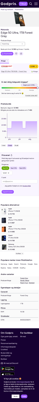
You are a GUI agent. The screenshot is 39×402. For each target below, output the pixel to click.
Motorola (23, 264)
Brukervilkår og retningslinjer (6, 354)
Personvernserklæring (9, 343)
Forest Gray (24, 278)
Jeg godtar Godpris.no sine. (18, 186)
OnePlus (22, 268)
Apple (10, 264)
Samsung (4, 264)
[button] (30, 4)
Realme (3, 268)
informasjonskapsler (23, 382)
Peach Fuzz (24, 283)
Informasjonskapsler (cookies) (8, 348)
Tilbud (23, 3)
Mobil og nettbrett (7, 9)
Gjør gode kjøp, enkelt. (9, 336)
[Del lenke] (21, 53)
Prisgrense (5, 164)
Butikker (4, 359)
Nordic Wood (24, 280)
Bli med (23, 336)
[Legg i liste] (16, 53)
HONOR (15, 268)
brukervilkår (27, 186)
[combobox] (13, 44)
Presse (3, 340)
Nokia (9, 268)
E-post (4, 177)
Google (30, 264)
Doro (35, 264)
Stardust (31, 283)
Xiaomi (16, 264)
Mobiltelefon (19, 9)
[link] (9, 3)
